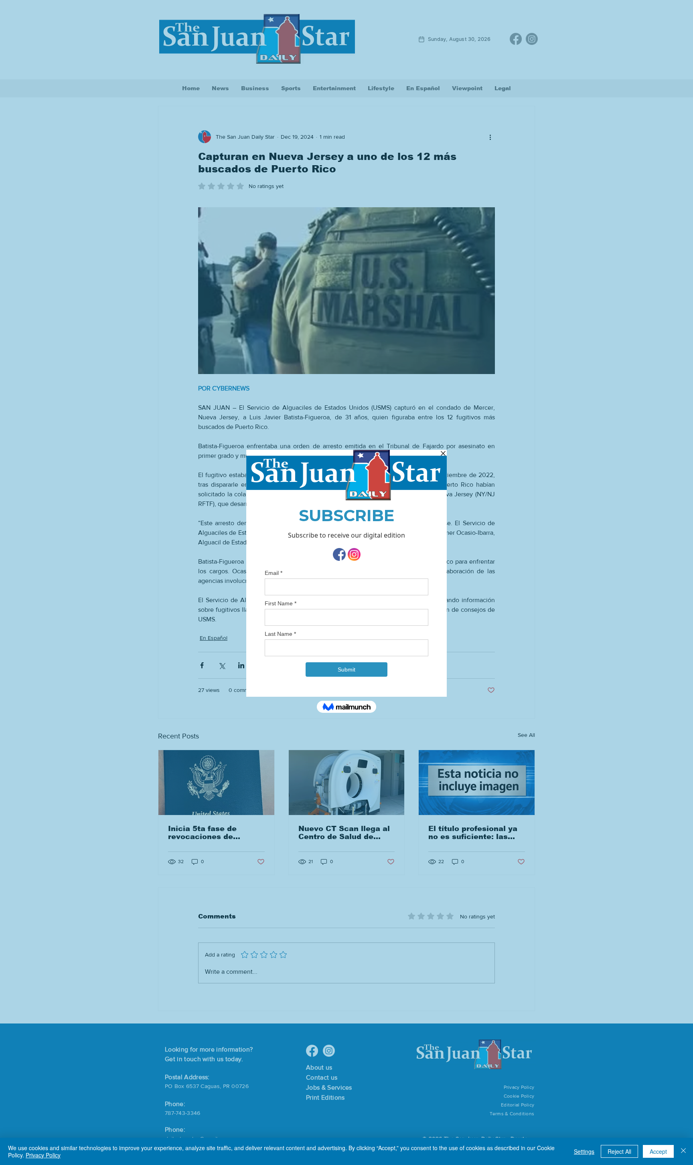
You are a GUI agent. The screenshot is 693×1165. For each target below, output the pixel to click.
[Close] (683, 1151)
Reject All (619, 1151)
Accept (658, 1151)
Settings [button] (584, 1151)
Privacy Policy (43, 1155)
